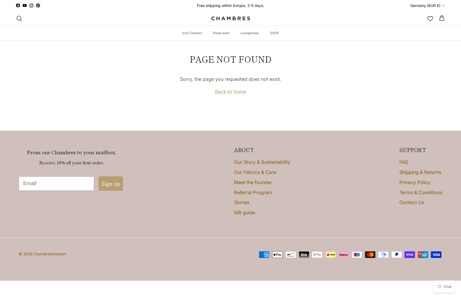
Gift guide (244, 212)
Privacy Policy (415, 182)
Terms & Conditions (420, 192)
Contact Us (411, 202)
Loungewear (249, 33)
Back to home (230, 91)
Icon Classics (192, 33)
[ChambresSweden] (230, 19)
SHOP (274, 33)
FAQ (403, 162)
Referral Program (253, 192)
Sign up (110, 183)
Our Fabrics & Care (255, 172)
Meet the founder (253, 182)
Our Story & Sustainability (262, 162)
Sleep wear (221, 33)
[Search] (19, 18)
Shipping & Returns (420, 172)
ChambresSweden (50, 254)
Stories (241, 202)
